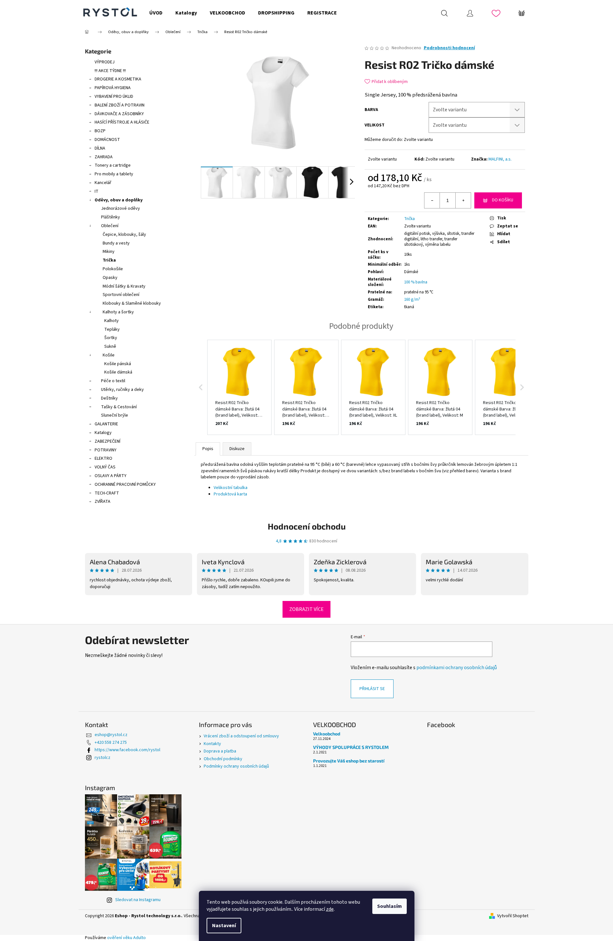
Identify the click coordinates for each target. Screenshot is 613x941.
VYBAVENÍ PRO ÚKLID (114, 96)
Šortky (110, 338)
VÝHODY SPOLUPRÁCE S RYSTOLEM (351, 747)
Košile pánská (117, 364)
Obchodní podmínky (223, 759)
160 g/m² (412, 299)
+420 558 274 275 (111, 742)
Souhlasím (389, 906)
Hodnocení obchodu (307, 526)
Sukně (110, 346)
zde (330, 909)
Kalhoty (111, 321)
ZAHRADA (104, 157)
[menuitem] (156, 13)
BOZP (100, 131)
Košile (109, 355)
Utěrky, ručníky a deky (122, 389)
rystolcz (102, 757)
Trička (109, 260)
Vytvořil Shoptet (512, 916)
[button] (200, 387)
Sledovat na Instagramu (138, 900)
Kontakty (212, 744)
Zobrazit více (306, 609)
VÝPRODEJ (105, 62)
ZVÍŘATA (102, 501)
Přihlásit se (372, 689)
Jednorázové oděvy (120, 208)
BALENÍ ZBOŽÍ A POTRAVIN (119, 105)
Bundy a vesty (116, 243)
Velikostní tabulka (230, 487)
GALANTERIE (106, 424)
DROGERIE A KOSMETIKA (118, 79)
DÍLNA (100, 148)
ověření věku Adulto (126, 938)
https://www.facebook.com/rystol (127, 750)
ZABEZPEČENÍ (107, 441)
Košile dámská (118, 372)
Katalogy (103, 432)
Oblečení (109, 226)
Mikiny (109, 251)
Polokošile (113, 269)
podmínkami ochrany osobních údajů (456, 667)
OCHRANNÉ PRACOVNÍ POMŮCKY (125, 484)
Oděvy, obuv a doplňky (119, 200)
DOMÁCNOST (107, 139)
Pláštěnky (110, 217)
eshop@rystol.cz (111, 735)
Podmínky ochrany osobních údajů (236, 766)
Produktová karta (230, 494)
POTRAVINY (105, 450)
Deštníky (109, 398)
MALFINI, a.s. (500, 159)
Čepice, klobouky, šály (124, 234)
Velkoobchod (326, 733)
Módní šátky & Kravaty (124, 286)
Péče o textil (113, 381)
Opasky (110, 277)
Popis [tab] (207, 449)
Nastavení (224, 925)
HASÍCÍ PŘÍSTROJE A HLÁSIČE (122, 122)
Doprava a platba (220, 751)
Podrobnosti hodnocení (449, 48)
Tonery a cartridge (113, 165)
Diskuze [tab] (237, 449)
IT (96, 191)
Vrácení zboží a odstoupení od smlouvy (241, 736)
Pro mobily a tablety (114, 174)
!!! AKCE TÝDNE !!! (110, 71)
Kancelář (103, 183)
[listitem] (239, 387)
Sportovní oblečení (121, 294)
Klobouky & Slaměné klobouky (132, 303)
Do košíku (502, 200)
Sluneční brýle (114, 415)
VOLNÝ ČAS (105, 467)
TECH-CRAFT (107, 493)
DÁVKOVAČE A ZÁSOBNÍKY (119, 114)
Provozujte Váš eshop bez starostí (349, 760)
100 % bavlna (415, 282)
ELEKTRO (103, 458)
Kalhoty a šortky (118, 312)
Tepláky (112, 329)
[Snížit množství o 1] (432, 200)
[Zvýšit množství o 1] (463, 200)
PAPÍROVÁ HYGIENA (113, 88)
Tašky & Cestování (119, 407)
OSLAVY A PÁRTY (110, 476)
